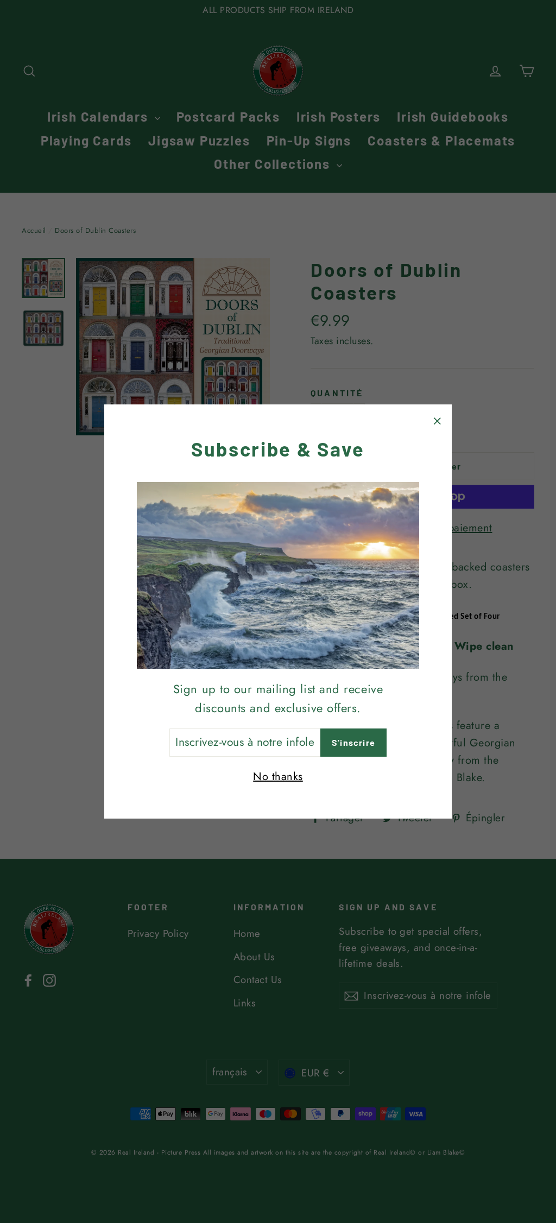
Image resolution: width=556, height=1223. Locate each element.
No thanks (278, 776)
